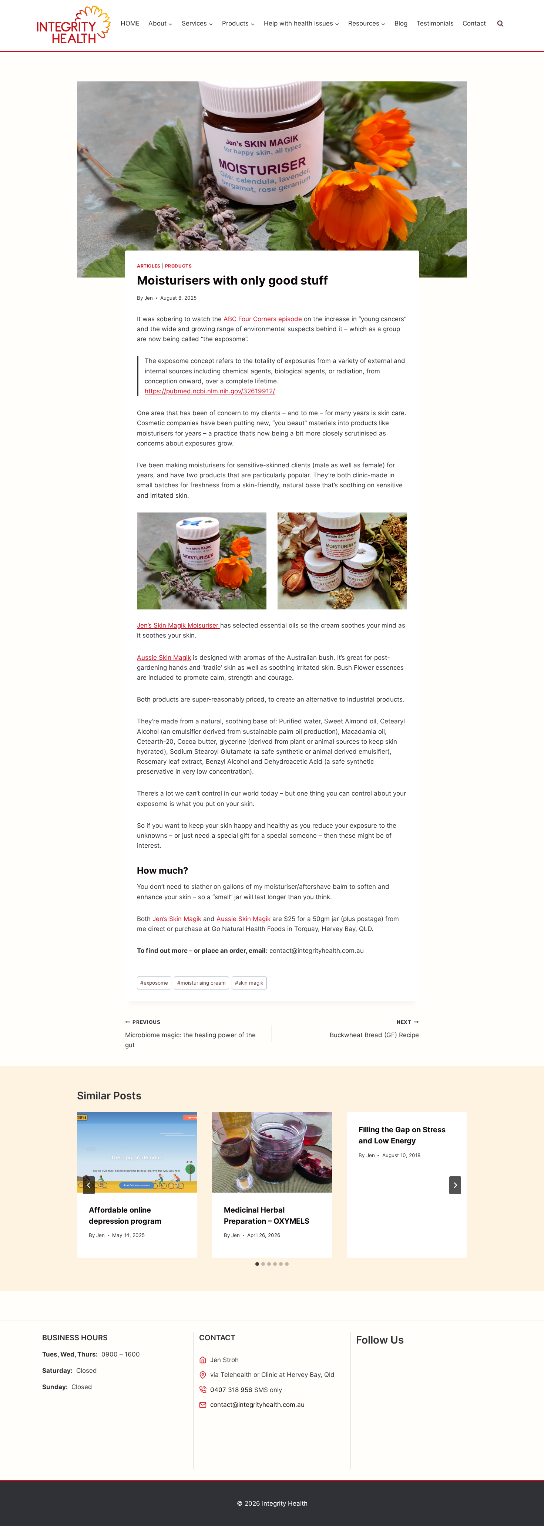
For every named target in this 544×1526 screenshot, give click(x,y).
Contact (474, 23)
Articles (149, 266)
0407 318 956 (231, 1390)
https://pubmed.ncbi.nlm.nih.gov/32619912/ (210, 391)
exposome (154, 983)
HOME (130, 23)
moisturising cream (201, 983)
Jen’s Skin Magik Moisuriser (178, 625)
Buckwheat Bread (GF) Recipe (374, 1029)
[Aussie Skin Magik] (342, 561)
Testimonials (435, 23)
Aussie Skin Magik (164, 657)
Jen (148, 298)
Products (178, 266)
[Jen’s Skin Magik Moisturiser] (201, 561)
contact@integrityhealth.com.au (257, 1404)
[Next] (455, 1185)
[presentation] (137, 1152)
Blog (400, 23)
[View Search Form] (500, 23)
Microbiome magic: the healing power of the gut (190, 1034)
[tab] (257, 1264)
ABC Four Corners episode (263, 319)
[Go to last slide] (89, 1185)
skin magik (249, 983)
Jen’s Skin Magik (176, 918)
